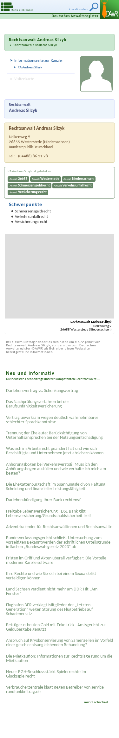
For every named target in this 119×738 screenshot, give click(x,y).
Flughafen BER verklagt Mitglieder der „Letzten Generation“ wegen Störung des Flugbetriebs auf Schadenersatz (49, 609)
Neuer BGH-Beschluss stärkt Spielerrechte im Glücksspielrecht (46, 674)
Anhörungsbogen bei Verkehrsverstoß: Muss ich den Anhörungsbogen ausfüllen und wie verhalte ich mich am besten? (56, 469)
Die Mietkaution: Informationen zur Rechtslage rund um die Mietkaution (59, 658)
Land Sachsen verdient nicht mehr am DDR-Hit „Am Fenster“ (51, 591)
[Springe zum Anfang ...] (106, 725)
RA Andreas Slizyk (30, 67)
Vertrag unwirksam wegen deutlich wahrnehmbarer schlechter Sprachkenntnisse (52, 420)
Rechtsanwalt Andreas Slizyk (35, 45)
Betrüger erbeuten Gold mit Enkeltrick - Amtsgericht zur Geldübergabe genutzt (56, 627)
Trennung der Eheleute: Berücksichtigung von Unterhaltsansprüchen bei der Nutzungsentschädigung (54, 435)
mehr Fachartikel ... (97, 702)
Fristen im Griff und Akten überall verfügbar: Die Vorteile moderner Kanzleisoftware (56, 560)
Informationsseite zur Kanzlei (38, 61)
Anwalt (19, 179)
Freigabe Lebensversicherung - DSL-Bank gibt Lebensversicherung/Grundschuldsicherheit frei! (48, 513)
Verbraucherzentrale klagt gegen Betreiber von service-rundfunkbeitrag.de (55, 689)
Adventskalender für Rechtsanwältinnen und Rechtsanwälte (59, 527)
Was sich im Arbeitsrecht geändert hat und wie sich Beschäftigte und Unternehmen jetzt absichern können (54, 451)
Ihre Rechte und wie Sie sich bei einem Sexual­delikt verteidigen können (51, 576)
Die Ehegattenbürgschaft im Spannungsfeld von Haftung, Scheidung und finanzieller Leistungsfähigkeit (56, 486)
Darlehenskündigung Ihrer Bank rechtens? (43, 500)
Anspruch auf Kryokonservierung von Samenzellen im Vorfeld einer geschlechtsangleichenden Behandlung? (59, 642)
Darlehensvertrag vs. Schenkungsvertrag (42, 390)
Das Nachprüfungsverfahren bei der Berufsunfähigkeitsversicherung (37, 404)
